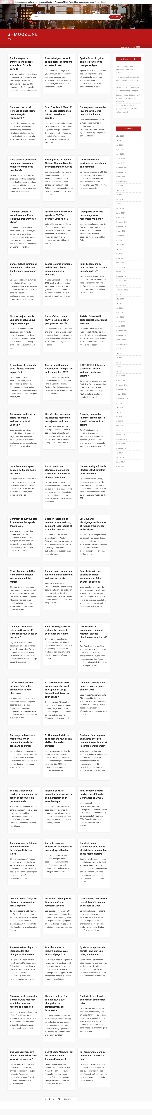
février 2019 (120, 462)
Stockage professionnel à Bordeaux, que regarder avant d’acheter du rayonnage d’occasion (23, 1001)
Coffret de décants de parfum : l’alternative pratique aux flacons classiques (21, 688)
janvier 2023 (120, 326)
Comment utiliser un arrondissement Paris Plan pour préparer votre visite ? (23, 217)
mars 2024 (120, 263)
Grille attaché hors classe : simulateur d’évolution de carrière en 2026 (93, 902)
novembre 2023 (122, 281)
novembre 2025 (122, 172)
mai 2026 (119, 145)
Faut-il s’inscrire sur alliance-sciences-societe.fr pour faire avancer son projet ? (90, 576)
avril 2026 (119, 149)
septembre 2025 (122, 181)
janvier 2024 (120, 272)
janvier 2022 (120, 380)
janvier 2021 (120, 435)
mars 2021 (120, 426)
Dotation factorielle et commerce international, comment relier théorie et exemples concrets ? (58, 524)
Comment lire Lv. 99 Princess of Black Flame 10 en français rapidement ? (48, 2)
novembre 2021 (122, 389)
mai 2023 (119, 308)
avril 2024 (119, 258)
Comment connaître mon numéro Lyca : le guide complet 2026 (93, 686)
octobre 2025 (121, 177)
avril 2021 (119, 421)
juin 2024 (119, 249)
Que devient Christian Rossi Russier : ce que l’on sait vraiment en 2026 (59, 368)
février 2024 (120, 267)
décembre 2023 (122, 276)
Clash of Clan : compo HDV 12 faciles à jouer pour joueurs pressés (57, 320)
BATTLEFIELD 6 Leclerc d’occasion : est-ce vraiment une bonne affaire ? (92, 370)
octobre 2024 (121, 231)
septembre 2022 (122, 344)
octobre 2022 (121, 340)
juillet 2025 (120, 190)
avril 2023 (119, 312)
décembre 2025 (122, 168)
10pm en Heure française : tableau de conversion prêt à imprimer (23, 902)
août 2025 (119, 186)
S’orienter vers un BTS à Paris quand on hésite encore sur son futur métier (22, 576)
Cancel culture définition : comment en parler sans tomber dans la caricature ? (23, 269)
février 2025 (120, 213)
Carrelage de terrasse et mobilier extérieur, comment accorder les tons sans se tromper (23, 740)
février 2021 (120, 430)
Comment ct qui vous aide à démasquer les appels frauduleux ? (23, 522)
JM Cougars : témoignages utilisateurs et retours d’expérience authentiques (93, 524)
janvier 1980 (120, 466)
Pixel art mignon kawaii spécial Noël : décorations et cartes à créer (58, 62)
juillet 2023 (120, 299)
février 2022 (120, 376)
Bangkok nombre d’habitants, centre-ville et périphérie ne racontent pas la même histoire (93, 848)
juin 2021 (119, 412)
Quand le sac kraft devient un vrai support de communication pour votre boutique (58, 796)
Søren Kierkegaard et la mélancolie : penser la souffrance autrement (57, 630)
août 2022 (119, 349)
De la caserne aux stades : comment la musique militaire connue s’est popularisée (23, 165)
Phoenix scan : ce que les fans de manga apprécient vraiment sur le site (59, 574)
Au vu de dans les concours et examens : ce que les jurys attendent (58, 846)
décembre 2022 (122, 331)
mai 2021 (119, 417)
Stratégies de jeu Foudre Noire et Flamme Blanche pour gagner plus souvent (58, 163)
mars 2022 (120, 371)
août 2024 (119, 240)
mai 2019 (119, 453)
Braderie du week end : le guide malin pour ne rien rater (93, 999)
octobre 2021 (121, 394)
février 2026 (120, 158)
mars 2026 (120, 154)
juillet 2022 (120, 353)
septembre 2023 (122, 290)
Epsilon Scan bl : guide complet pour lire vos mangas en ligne (92, 62)
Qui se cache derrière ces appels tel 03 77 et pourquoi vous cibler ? (58, 215)
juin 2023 (119, 303)
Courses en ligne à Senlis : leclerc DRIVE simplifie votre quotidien (93, 470)
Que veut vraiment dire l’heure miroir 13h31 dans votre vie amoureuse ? (23, 1055)
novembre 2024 (122, 226)
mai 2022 (119, 362)
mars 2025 (120, 208)
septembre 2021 (122, 398)
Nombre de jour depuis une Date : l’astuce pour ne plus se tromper (22, 320)
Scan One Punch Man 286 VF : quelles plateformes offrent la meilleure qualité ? (58, 113)
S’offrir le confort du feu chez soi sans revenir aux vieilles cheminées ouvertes (58, 740)
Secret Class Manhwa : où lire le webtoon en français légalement (59, 1055)
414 (59, 1099)
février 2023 (120, 321)
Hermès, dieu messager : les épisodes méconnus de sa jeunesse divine (58, 417)
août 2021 (119, 403)
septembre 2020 (122, 439)
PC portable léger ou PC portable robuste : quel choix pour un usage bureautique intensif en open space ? (57, 690)
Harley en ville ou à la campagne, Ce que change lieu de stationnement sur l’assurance (56, 1003)
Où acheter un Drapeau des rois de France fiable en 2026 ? (23, 470)
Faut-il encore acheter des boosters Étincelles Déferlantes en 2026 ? (92, 794)
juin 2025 (119, 195)
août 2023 (119, 294)
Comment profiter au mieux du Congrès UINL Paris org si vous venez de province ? (24, 632)
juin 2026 (119, 140)
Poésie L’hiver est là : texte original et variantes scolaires (93, 320)
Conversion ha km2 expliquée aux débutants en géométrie (93, 163)
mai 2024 (119, 254)
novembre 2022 (122, 335)
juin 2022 (119, 358)
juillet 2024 (120, 245)
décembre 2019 (122, 448)
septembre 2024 (122, 236)
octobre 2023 (121, 285)
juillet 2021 (120, 408)
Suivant (67, 1099)
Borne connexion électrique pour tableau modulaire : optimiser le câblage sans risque (57, 472)
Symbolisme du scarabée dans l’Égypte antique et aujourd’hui (23, 368)
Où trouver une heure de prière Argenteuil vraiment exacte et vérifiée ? (23, 419)
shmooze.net (24, 34)
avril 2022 (119, 367)
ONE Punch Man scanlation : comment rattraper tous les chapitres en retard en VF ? (93, 634)
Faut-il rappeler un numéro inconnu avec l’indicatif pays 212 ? (56, 951)
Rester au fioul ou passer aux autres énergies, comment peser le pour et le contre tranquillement (93, 740)
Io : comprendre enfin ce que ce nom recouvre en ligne (93, 1055)
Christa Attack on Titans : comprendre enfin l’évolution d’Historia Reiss (23, 848)
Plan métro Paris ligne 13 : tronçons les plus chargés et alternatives (23, 951)
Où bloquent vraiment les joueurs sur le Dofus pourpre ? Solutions (93, 111)
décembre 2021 (122, 385)
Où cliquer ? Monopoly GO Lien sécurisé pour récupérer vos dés (58, 902)
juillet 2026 (120, 136)
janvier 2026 (120, 163)
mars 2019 (120, 457)
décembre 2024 (122, 222)
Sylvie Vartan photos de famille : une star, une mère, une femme (92, 951)
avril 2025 (119, 204)
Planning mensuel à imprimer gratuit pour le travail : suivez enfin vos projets (92, 419)
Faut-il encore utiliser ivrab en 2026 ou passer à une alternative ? (93, 267)
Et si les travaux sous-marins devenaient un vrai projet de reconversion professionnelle (23, 796)
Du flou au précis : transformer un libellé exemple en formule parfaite (21, 64)
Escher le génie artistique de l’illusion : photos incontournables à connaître (58, 269)
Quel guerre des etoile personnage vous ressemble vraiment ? (91, 215)
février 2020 (120, 444)
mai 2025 (119, 199)
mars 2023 (120, 317)
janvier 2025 (120, 217)
